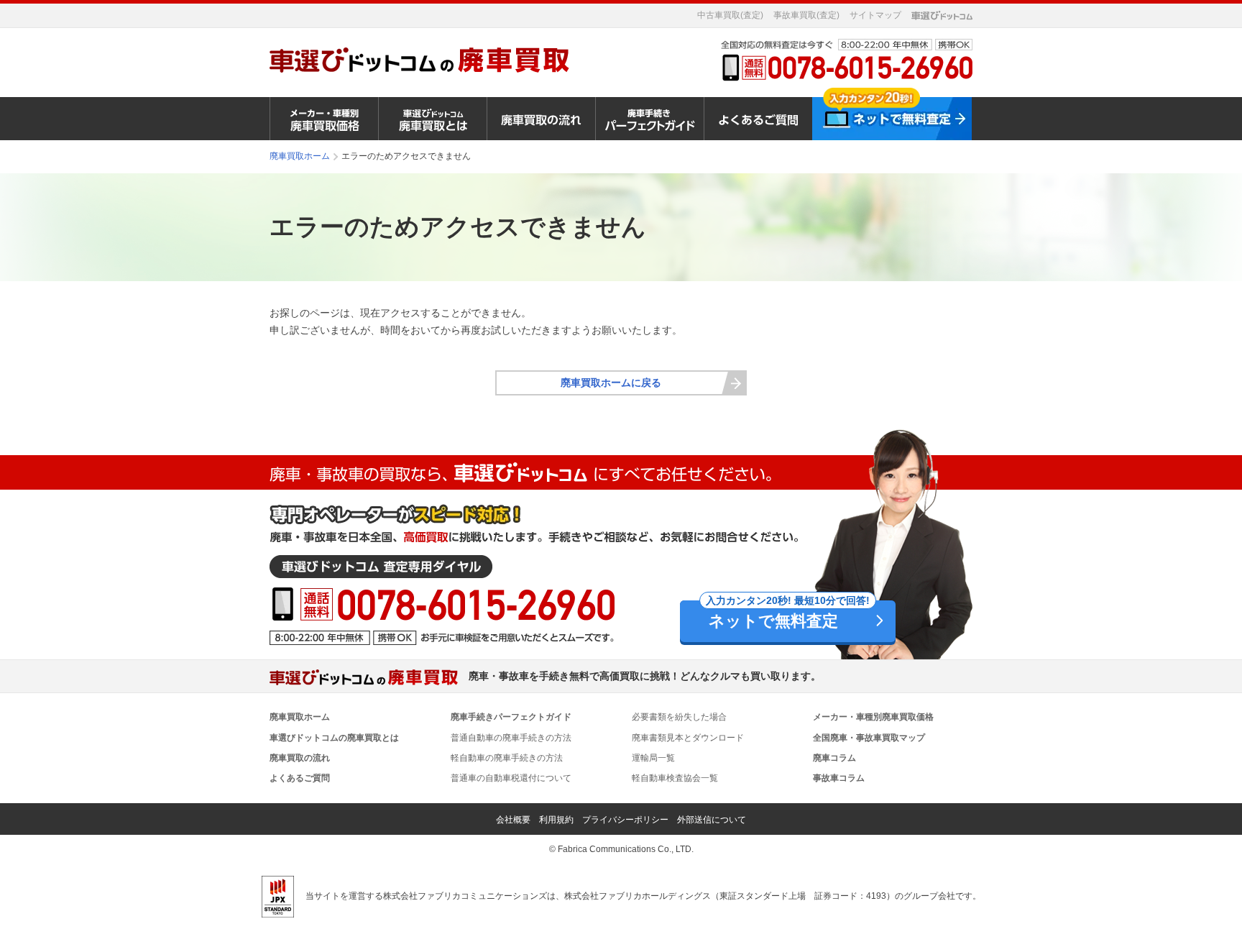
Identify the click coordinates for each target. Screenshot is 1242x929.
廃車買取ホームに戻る (611, 382)
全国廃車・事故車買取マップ (869, 738)
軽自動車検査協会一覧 (675, 778)
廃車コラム (834, 758)
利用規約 (556, 820)
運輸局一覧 (653, 758)
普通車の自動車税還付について (511, 778)
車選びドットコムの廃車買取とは (334, 738)
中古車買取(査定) (730, 15)
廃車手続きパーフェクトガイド (511, 717)
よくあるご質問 (300, 778)
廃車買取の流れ (300, 758)
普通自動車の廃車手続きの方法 (511, 738)
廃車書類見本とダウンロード (688, 738)
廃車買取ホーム (300, 717)
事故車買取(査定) (806, 15)
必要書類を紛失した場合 (679, 717)
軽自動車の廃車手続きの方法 (507, 758)
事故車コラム (839, 778)
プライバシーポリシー (625, 820)
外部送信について (711, 820)
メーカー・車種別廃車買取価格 (873, 717)
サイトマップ (875, 15)
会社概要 (513, 820)
